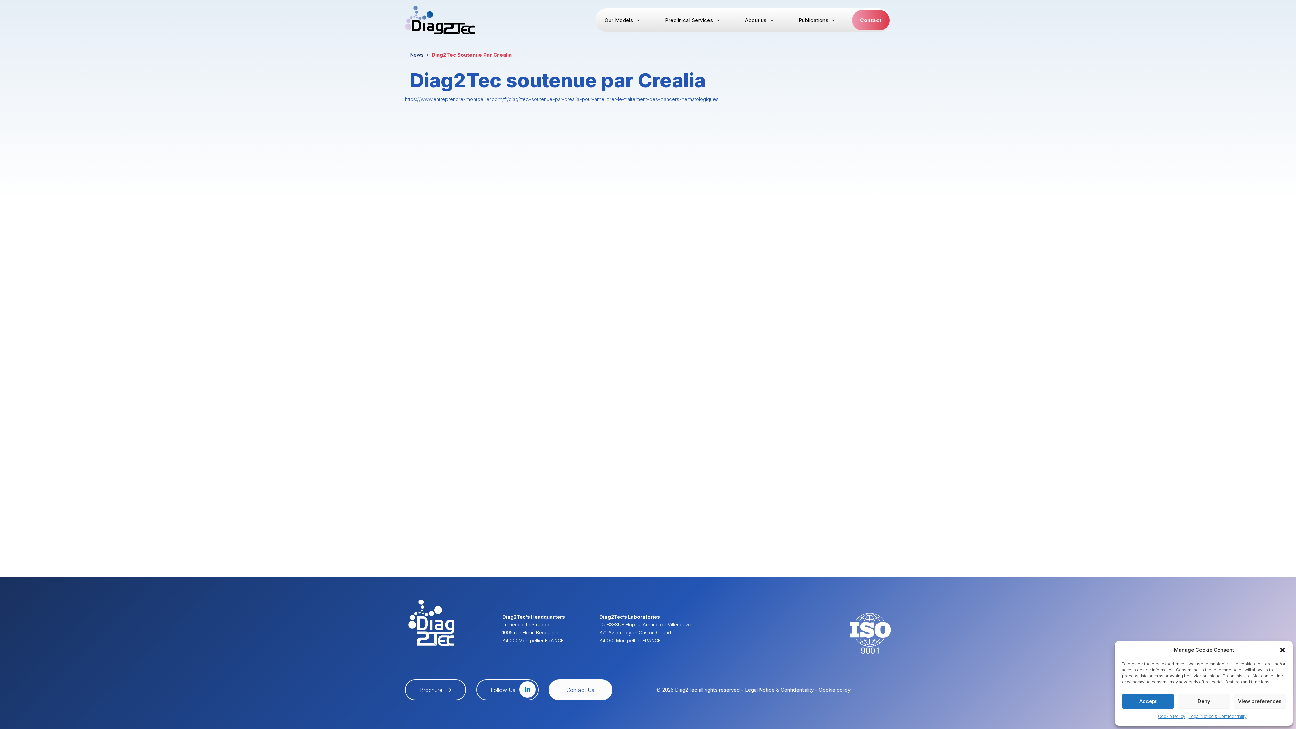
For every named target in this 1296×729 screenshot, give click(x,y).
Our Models (619, 20)
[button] (1282, 650)
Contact (870, 20)
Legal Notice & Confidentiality (1218, 716)
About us (756, 20)
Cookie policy (834, 689)
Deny (1204, 701)
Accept (1148, 701)
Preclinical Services (689, 20)
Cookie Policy (1171, 716)
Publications (813, 20)
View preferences (1259, 701)
